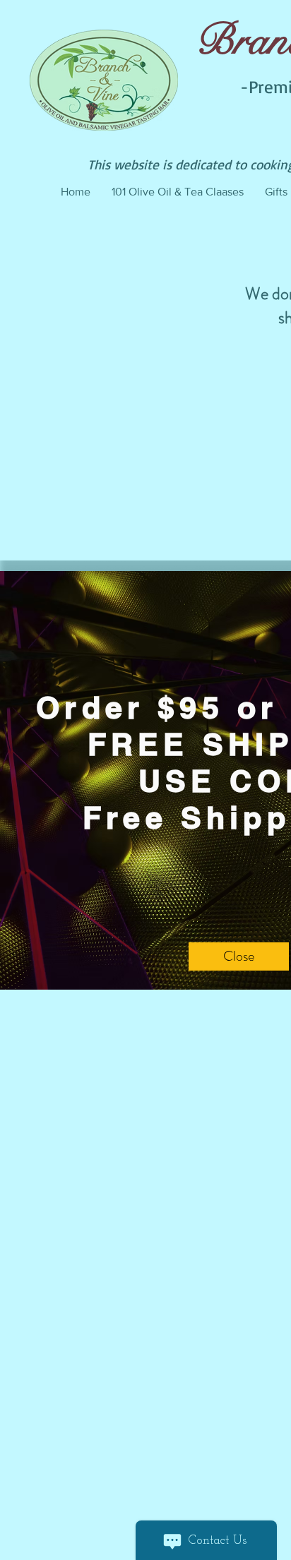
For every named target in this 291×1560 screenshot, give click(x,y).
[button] (239, 956)
